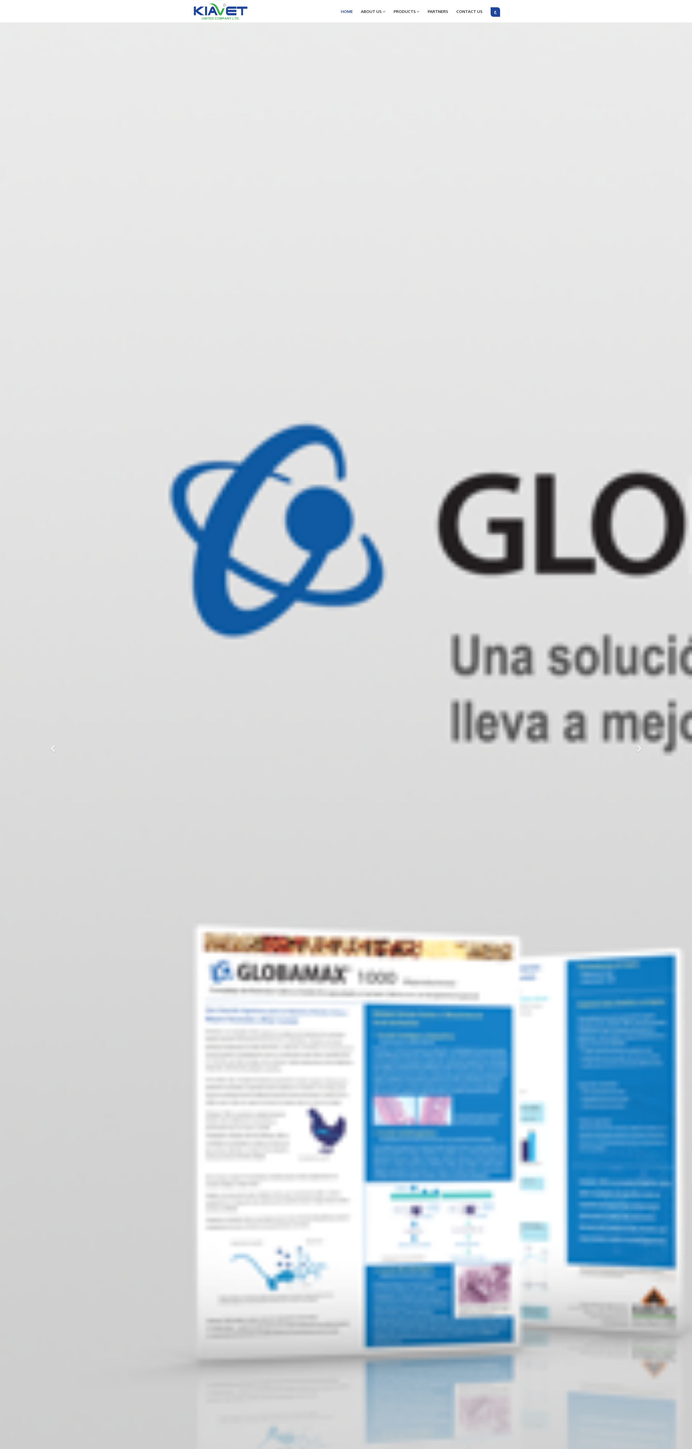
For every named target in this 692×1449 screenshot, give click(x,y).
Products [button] (405, 11)
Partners (438, 11)
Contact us (469, 11)
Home (347, 11)
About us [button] (372, 11)
